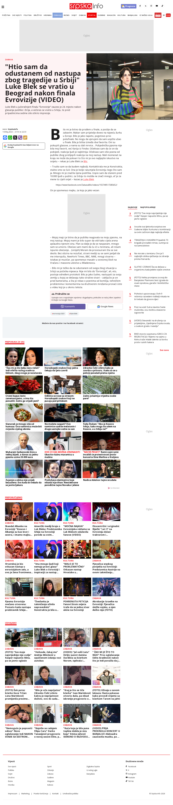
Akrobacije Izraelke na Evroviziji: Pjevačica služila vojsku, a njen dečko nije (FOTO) (105, 605)
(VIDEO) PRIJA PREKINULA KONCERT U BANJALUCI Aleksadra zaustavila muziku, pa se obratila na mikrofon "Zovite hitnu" (106, 732)
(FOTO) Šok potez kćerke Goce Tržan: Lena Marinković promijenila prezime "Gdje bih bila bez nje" (17, 694)
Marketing (25, 793)
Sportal (92, 15)
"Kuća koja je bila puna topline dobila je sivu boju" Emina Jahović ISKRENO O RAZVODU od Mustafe (76, 732)
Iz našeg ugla (145, 15)
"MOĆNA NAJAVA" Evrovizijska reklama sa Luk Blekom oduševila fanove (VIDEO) (76, 530)
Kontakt (55, 793)
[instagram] (151, 6)
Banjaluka (133, 15)
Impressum (12, 793)
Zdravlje (58, 15)
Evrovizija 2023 (58, 313)
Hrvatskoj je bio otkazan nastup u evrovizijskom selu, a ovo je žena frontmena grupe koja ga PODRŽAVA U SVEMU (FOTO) (18, 568)
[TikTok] (162, 6)
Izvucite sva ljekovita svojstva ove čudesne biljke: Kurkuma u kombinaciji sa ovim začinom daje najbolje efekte (152, 229)
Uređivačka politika (70, 793)
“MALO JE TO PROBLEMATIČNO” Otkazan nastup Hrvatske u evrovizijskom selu (74, 568)
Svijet (74, 15)
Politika (28, 15)
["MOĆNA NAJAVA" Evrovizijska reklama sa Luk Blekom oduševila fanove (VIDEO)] (77, 511)
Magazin (111, 15)
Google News (107, 306)
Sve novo (164, 350)
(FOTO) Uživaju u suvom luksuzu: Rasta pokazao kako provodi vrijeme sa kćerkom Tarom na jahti (106, 694)
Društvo (38, 15)
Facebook (132, 766)
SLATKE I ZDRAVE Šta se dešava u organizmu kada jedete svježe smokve (152, 268)
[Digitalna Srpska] (157, 15)
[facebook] (140, 6)
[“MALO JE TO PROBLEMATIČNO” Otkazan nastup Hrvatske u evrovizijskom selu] (77, 549)
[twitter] (146, 6)
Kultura (122, 15)
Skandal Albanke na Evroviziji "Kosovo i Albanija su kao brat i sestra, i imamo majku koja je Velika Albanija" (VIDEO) (18, 530)
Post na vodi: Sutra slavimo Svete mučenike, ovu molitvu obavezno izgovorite (150, 310)
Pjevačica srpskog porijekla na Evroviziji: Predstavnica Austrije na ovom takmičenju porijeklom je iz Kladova (106, 568)
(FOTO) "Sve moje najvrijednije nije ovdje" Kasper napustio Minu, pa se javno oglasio (18, 656)
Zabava (82, 15)
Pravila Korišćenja (41, 793)
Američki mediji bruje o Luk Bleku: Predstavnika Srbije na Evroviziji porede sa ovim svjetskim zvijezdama (48, 530)
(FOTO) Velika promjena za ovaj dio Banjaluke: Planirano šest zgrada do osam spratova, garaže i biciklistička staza (151, 281)
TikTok (131, 781)
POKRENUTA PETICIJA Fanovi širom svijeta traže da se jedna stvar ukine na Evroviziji (76, 605)
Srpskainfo (13, 129)
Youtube (131, 777)
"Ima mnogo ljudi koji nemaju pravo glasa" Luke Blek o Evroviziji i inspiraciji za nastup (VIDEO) (47, 568)
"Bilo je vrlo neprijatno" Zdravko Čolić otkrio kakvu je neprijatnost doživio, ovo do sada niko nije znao (47, 694)
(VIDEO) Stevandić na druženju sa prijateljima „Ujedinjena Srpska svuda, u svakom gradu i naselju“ (152, 323)
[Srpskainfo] (86, 6)
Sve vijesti (17, 15)
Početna (6, 15)
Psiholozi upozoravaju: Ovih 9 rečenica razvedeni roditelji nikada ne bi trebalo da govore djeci (151, 296)
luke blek (73, 313)
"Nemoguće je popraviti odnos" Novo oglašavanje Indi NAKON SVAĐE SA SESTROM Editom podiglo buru (19, 732)
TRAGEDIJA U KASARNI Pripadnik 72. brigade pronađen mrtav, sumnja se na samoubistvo (151, 243)
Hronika (48, 15)
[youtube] (157, 6)
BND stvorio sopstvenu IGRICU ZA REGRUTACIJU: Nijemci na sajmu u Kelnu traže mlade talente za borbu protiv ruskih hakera (151, 338)
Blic (85, 161)
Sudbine (101, 15)
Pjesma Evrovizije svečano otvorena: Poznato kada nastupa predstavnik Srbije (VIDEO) (18, 605)
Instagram (132, 774)
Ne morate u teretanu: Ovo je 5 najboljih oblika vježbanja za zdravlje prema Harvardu (151, 256)
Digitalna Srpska (93, 766)
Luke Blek (88, 179)
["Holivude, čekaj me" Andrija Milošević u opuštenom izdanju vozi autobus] (48, 637)
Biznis (66, 15)
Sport (49, 766)
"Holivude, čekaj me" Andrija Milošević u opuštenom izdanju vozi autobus (47, 656)
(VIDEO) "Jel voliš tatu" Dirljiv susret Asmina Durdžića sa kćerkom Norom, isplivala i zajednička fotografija (76, 656)
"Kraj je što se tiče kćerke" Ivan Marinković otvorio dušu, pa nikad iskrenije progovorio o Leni (77, 694)
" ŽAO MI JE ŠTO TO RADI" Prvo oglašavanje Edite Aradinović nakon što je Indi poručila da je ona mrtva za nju (106, 656)
